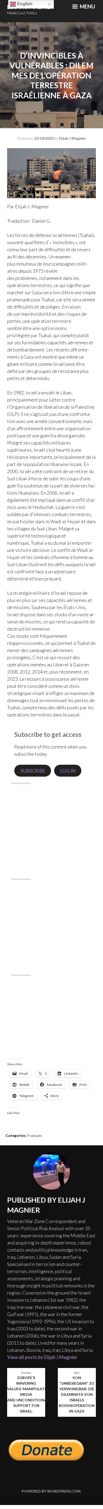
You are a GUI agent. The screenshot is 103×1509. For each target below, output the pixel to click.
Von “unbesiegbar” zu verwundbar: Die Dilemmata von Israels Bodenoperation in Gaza (77, 1392)
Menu (87, 6)
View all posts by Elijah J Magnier (42, 1357)
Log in (68, 771)
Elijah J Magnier (72, 138)
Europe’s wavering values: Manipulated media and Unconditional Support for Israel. (26, 1392)
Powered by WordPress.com (51, 1491)
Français (34, 1135)
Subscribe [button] (32, 771)
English (24, 4)
